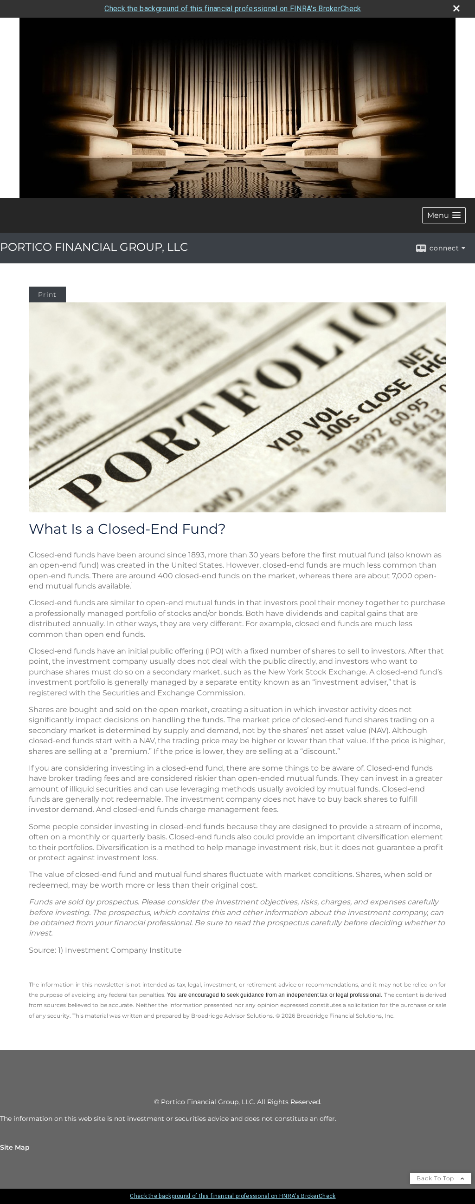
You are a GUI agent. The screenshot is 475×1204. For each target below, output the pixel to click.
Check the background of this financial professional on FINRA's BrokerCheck (232, 8)
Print (47, 294)
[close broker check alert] (456, 8)
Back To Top (436, 1178)
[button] (444, 215)
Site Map (15, 1147)
